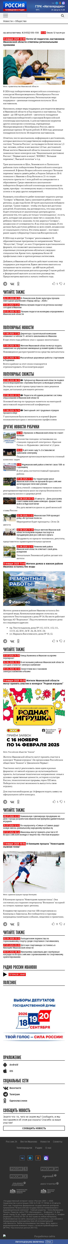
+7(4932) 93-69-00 (20, 1216)
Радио (38, 1147)
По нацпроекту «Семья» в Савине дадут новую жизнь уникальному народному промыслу (31, 826)
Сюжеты (57, 1141)
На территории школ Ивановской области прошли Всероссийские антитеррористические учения (39, 481)
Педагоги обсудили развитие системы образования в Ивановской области (32, 396)
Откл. (49, 1242)
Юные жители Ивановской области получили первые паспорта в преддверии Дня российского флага (38, 532)
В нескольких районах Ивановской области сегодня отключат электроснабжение (33, 663)
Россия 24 (11, 1141)
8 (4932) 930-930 (27, 32)
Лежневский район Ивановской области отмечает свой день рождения (37, 549)
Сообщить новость (34, 1128)
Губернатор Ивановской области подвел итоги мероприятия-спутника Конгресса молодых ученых (33, 381)
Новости (45, 1141)
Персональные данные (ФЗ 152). (24, 1228)
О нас (48, 1147)
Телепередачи (24, 1147)
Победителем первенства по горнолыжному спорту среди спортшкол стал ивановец (31, 939)
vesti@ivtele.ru (50, 1214)
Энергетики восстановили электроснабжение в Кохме (25, 670)
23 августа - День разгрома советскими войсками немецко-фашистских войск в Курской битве (39, 501)
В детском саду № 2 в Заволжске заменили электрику (36, 451)
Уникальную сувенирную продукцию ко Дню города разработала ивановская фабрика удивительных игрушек (34, 819)
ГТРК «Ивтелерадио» (50, 6)
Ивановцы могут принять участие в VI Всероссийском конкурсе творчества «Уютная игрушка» (31, 833)
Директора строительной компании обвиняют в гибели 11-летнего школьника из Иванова (30, 334)
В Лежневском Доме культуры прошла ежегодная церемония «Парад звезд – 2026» (31, 299)
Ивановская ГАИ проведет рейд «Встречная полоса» (38, 516)
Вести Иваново (28, 1141)
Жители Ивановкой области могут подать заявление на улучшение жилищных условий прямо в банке (33, 346)
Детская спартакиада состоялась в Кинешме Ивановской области (29, 946)
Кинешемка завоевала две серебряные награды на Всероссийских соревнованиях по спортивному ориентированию (33, 954)
